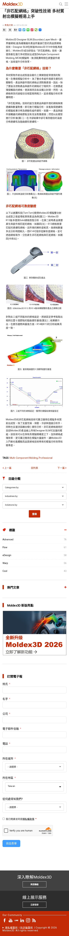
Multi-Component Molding (24, 458)
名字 (5, 699)
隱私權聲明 (11, 927)
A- (4, 29)
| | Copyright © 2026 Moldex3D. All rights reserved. (30, 929)
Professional (45, 458)
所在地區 (8, 777)
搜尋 (34, 514)
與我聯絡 (34, 884)
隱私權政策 (28, 819)
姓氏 (5, 684)
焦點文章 (9, 25)
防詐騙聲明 (26, 927)
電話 (5, 743)
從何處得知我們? (13, 799)
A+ (15, 29)
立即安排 (34, 905)
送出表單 (11, 843)
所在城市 (8, 758)
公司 (5, 713)
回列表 (34, 468)
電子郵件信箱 (11, 728)
